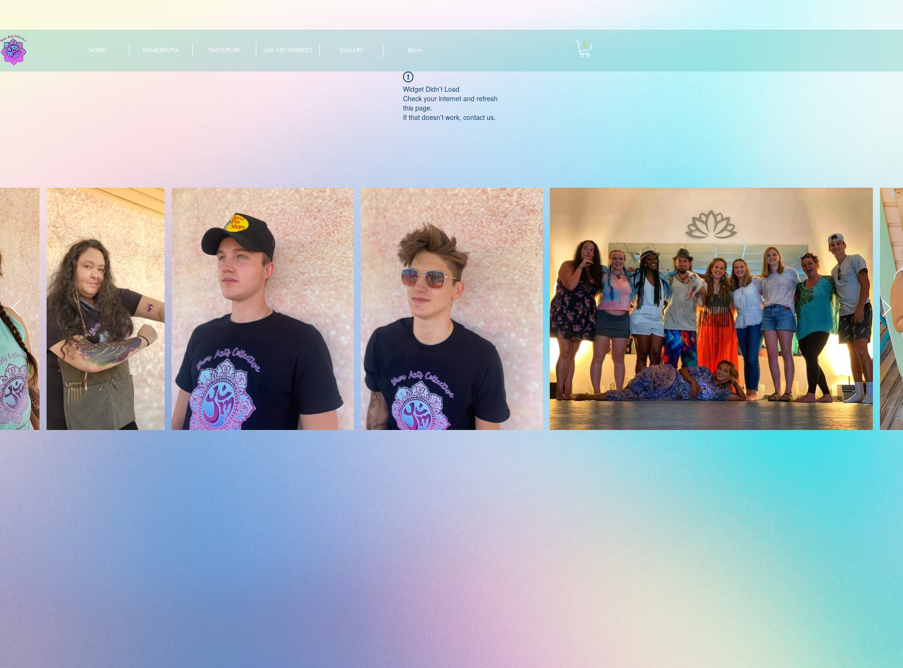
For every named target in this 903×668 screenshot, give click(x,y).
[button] (585, 49)
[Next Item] (886, 309)
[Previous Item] (16, 309)
